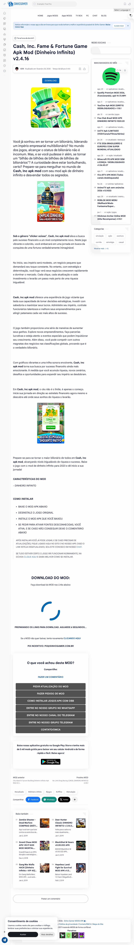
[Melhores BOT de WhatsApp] (4, 55)
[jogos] (117, 114)
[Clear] (74, 4)
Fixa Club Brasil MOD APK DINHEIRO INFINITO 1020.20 (111, 119)
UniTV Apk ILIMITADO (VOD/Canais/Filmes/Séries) (110, 132)
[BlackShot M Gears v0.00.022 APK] (81, 821)
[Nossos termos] (4, 60)
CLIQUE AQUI (119, 26)
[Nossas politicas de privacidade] (4, 65)
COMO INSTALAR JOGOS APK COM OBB (50, 677)
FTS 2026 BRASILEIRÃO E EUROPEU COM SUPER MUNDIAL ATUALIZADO (109, 146)
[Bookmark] (125, 4)
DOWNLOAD (51, 80)
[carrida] (111, 114)
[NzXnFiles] (81, 911)
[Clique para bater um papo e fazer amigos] (4, 44)
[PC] (87, 15)
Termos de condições (49, 900)
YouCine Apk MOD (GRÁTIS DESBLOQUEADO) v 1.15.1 (110, 107)
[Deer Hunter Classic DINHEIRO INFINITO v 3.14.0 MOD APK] (81, 799)
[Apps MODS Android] (4, 23)
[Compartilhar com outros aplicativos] (75, 776)
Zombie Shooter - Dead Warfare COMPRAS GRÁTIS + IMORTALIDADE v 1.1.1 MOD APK (28, 799)
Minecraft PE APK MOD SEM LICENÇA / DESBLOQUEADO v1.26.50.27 (111, 162)
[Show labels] (102, 248)
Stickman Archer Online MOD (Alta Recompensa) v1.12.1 (111, 217)
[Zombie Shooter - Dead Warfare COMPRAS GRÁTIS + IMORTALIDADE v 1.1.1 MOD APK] (44, 799)
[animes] (111, 184)
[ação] (111, 155)
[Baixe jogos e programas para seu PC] (4, 29)
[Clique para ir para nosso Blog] (4, 50)
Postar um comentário (50, 875)
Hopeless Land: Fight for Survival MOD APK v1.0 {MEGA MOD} (63, 843)
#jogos (49, 768)
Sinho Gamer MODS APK (73, 897)
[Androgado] (68, 911)
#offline (59, 768)
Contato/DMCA (85, 900)
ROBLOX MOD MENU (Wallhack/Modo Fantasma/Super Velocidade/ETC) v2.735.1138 (111, 203)
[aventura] (121, 196)
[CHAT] (95, 15)
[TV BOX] (79, 15)
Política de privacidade (68, 900)
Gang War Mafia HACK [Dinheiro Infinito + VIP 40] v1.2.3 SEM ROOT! (27, 843)
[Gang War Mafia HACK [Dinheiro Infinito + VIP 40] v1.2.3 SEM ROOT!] (44, 844)
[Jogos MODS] (52, 15)
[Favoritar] (80, 69)
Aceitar (23, 934)
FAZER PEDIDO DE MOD (50, 669)
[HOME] (40, 15)
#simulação (70, 768)
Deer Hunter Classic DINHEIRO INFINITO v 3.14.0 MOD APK (63, 799)
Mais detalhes (47, 934)
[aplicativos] (113, 89)
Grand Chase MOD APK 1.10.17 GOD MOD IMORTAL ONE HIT (28, 821)
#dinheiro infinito (35, 768)
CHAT (79, 547)
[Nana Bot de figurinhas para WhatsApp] (75, 911)
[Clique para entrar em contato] (4, 71)
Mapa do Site (98, 900)
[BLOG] (103, 15)
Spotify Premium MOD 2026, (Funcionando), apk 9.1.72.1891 (111, 94)
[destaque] (121, 140)
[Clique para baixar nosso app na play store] (4, 34)
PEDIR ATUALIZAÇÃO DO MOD (50, 662)
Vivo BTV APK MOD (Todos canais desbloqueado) (110, 176)
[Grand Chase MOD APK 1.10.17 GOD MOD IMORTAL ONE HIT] (44, 821)
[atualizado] (123, 89)
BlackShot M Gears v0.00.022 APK (64, 820)
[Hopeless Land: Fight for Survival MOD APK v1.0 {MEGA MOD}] (81, 844)
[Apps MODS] (67, 15)
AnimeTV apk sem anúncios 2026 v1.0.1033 (110, 189)
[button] (129, 4)
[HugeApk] (62, 911)
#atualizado (19, 768)
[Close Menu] (128, 26)
